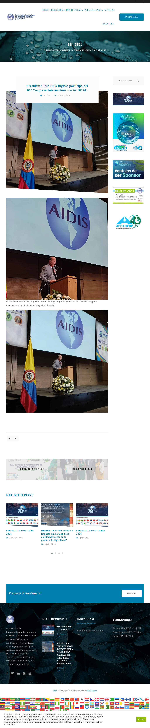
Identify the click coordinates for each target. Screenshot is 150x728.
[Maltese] (12, 707)
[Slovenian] (122, 707)
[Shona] (102, 707)
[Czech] (92, 699)
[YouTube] (24, 673)
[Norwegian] (42, 707)
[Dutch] (102, 699)
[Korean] (102, 703)
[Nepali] (37, 707)
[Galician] (141, 699)
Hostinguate (92, 691)
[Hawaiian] (27, 703)
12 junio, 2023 (63, 95)
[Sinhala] (112, 707)
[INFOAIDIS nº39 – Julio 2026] (22, 515)
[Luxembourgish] (136, 703)
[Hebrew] (32, 703)
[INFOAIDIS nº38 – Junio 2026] (92, 515)
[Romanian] (72, 707)
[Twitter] (12, 673)
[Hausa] (22, 703)
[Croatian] (87, 699)
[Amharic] (12, 699)
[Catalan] (57, 699)
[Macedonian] (141, 703)
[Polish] (57, 707)
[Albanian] (7, 699)
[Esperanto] (112, 699)
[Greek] (7, 703)
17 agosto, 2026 (15, 538)
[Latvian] (127, 703)
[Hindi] (37, 703)
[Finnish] (127, 699)
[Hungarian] (47, 703)
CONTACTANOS (131, 17)
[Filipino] (122, 699)
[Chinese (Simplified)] (72, 699)
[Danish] (97, 699)
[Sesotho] (97, 707)
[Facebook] (7, 673)
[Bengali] (42, 699)
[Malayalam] (7, 707)
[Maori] (17, 707)
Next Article (81, 469)
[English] (107, 699)
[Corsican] (82, 699)
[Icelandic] (52, 703)
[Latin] (122, 703)
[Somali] (127, 707)
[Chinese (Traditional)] (77, 699)
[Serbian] (92, 707)
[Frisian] (136, 699)
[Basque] (32, 699)
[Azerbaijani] (27, 699)
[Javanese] (82, 703)
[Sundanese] (136, 707)
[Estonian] (117, 699)
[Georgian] (146, 699)
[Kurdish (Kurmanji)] (107, 703)
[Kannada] (87, 703)
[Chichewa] (67, 699)
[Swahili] (141, 707)
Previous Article (33, 469)
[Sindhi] (107, 707)
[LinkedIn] (18, 673)
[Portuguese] (62, 707)
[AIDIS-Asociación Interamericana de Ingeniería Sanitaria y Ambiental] (20, 17)
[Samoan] (82, 707)
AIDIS (55, 691)
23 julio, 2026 (50, 544)
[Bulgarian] (52, 699)
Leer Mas (131, 593)
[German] (2, 703)
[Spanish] (131, 707)
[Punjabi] (67, 707)
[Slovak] (117, 707)
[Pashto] (47, 707)
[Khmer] (97, 703)
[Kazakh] (92, 703)
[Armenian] (22, 699)
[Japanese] (77, 703)
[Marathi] (22, 707)
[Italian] (72, 703)
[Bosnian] (47, 699)
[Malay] (2, 707)
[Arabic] (17, 699)
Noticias (46, 95)
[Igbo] (57, 703)
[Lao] (117, 703)
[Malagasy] (146, 703)
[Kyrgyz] (112, 703)
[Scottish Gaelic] (87, 707)
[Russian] (77, 707)
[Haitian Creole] (17, 703)
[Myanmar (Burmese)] (32, 707)
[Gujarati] (12, 703)
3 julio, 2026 (84, 538)
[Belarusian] (37, 699)
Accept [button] (141, 719)
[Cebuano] (62, 699)
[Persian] (52, 707)
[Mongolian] (27, 707)
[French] (131, 699)
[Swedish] (146, 707)
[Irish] (67, 703)
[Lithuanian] (131, 703)
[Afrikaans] (2, 699)
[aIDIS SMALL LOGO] (10, 619)
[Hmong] (42, 703)
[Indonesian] (62, 703)
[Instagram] (30, 673)
